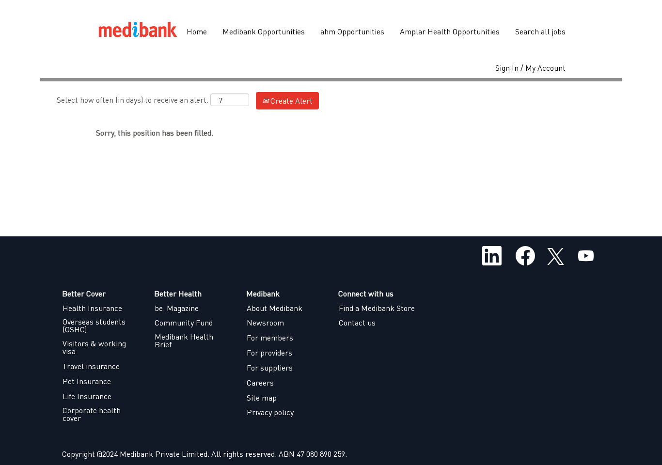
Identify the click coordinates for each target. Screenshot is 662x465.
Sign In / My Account (530, 67)
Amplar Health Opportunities (450, 31)
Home (197, 31)
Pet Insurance (87, 381)
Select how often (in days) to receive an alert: (132, 99)
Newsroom (265, 322)
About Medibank (274, 308)
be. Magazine (177, 308)
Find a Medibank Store (377, 308)
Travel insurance (91, 366)
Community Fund (184, 322)
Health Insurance (92, 308)
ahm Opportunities (352, 31)
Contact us (357, 322)
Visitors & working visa (94, 347)
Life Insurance (87, 396)
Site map (262, 397)
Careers (260, 382)
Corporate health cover (92, 414)
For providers (269, 352)
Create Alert (290, 100)
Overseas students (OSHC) (94, 325)
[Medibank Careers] (137, 31)
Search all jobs (540, 31)
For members (270, 337)
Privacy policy (270, 412)
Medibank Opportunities (263, 31)
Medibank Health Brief (184, 340)
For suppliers (270, 367)
